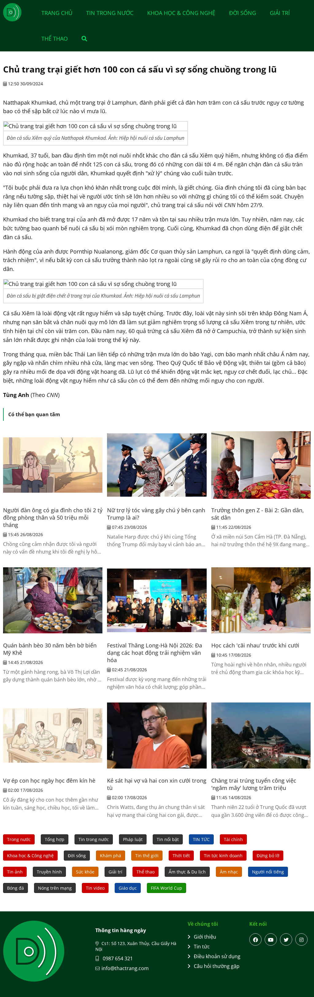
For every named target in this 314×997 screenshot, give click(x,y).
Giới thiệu (205, 936)
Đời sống (242, 13)
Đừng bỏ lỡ (268, 855)
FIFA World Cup (166, 888)
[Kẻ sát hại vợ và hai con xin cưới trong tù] (156, 735)
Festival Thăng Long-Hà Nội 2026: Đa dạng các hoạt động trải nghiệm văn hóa (154, 653)
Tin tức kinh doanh (223, 855)
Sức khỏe (85, 872)
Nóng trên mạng (55, 888)
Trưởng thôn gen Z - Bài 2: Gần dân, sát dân (257, 513)
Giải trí (280, 13)
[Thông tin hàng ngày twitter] (286, 939)
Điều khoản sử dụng (217, 956)
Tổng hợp (54, 839)
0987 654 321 (117, 958)
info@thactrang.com (125, 968)
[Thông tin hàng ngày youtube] (271, 939)
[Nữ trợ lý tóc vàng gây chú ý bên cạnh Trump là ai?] (156, 465)
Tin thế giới (147, 855)
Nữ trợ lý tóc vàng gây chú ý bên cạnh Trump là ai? (156, 513)
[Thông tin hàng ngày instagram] (301, 939)
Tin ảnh (15, 872)
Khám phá (110, 855)
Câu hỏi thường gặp (216, 966)
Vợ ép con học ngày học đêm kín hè (49, 780)
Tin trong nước (109, 13)
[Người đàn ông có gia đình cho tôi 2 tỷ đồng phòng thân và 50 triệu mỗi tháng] (52, 465)
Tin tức (202, 946)
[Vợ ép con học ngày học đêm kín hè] (52, 735)
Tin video (95, 888)
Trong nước (19, 839)
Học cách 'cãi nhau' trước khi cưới (255, 645)
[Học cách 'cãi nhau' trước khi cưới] (261, 600)
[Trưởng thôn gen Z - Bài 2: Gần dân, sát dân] (261, 465)
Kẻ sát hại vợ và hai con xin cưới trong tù (156, 784)
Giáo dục (128, 888)
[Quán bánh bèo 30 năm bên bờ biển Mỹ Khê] (52, 600)
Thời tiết (181, 855)
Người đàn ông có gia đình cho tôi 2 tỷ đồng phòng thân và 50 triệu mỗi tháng (52, 517)
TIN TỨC (201, 839)
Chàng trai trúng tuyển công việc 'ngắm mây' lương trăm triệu (253, 784)
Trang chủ (56, 13)
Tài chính (233, 839)
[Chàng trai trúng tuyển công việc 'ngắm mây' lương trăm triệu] (261, 735)
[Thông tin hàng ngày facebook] (255, 939)
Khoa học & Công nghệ (181, 13)
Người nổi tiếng (268, 872)
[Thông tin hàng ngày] (18, 12)
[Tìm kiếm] (81, 38)
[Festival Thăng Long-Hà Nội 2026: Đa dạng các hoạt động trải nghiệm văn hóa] (156, 600)
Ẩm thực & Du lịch (187, 872)
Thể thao (54, 38)
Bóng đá (15, 888)
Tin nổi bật (168, 839)
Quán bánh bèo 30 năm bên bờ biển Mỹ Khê (50, 649)
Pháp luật (133, 839)
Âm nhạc (229, 872)
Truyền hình (49, 872)
